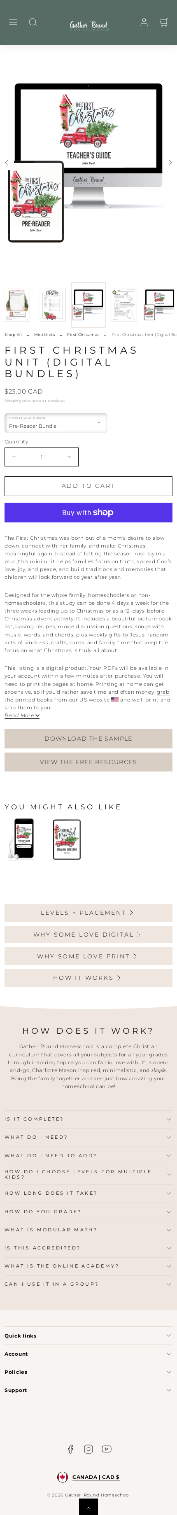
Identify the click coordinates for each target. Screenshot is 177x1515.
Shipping (13, 401)
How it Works (83, 977)
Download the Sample (88, 738)
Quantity (16, 441)
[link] (144, 22)
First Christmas (83, 334)
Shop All (13, 334)
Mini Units (44, 334)
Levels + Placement (83, 912)
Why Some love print (83, 956)
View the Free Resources (88, 762)
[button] (13, 22)
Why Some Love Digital (83, 934)
